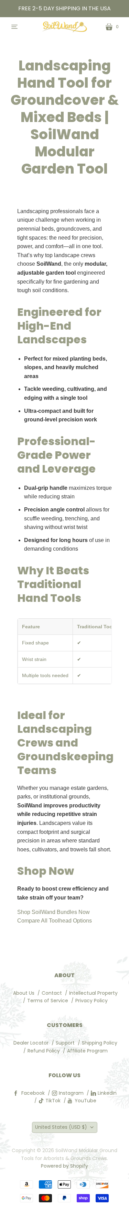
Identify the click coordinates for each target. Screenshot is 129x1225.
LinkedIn (107, 1093)
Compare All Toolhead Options (54, 921)
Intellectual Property (93, 993)
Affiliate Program (87, 1050)
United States (61, 1127)
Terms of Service (47, 1000)
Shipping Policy (99, 1042)
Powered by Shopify (64, 1165)
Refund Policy (44, 1050)
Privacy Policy (91, 1000)
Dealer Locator (31, 1042)
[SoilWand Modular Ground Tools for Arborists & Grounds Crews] (64, 26)
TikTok (53, 1100)
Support (65, 1042)
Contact (52, 993)
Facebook (33, 1093)
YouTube (85, 1100)
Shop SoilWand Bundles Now (53, 912)
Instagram (71, 1093)
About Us (23, 993)
